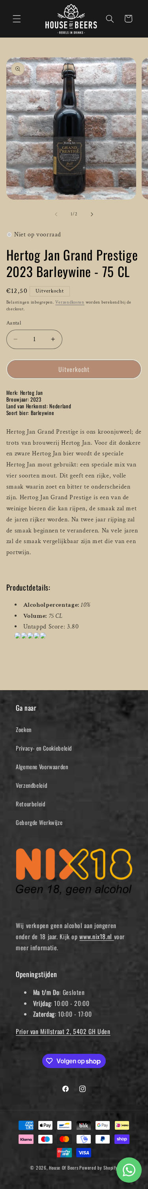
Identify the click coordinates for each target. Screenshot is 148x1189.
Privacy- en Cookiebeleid (44, 748)
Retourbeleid (30, 803)
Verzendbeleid (31, 785)
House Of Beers (63, 1167)
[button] (16, 18)
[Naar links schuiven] (56, 214)
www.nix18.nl (96, 936)
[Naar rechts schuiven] (92, 214)
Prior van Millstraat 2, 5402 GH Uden (63, 1031)
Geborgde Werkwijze (39, 822)
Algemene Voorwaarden (42, 766)
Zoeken (24, 729)
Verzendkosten (69, 302)
